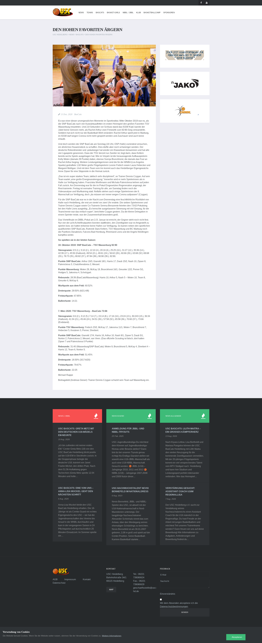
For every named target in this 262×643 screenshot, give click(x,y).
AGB (55, 579)
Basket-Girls (113, 13)
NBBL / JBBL (128, 13)
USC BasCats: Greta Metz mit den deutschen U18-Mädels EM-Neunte (76, 431)
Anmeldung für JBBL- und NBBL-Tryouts (128, 430)
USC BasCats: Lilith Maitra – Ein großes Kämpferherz (183, 430)
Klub (138, 13)
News (81, 13)
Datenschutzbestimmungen (174, 606)
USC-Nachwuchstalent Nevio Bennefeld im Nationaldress (130, 490)
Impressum (70, 579)
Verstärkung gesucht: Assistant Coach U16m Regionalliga (180, 491)
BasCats (100, 13)
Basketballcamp (152, 13)
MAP (111, 589)
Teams (90, 13)
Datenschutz (59, 583)
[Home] (63, 12)
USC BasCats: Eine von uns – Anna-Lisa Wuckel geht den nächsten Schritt (75, 491)
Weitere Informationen (111, 636)
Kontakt (87, 579)
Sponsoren (169, 13)
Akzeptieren (237, 637)
